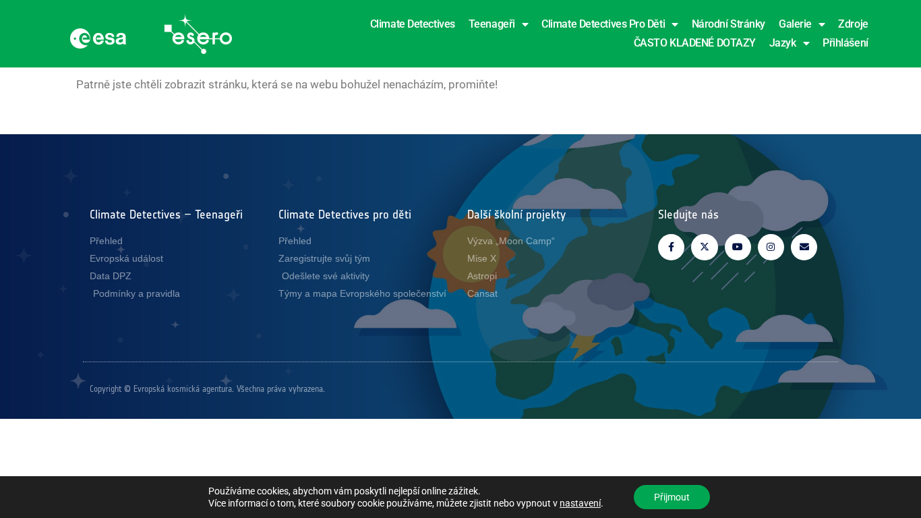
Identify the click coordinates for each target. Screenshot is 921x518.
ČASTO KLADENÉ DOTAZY (695, 42)
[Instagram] (771, 247)
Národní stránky (728, 24)
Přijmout (672, 497)
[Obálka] (804, 247)
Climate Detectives (412, 24)
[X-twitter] (704, 247)
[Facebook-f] (671, 247)
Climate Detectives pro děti (603, 24)
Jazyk (782, 42)
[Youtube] (738, 247)
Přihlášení (845, 42)
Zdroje (853, 24)
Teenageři (492, 24)
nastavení (580, 503)
